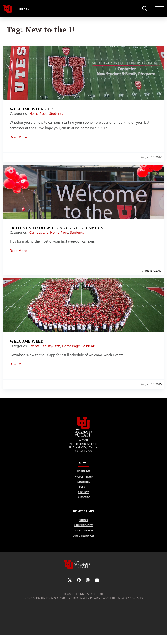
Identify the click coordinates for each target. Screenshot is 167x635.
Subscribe (83, 497)
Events (34, 346)
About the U (111, 598)
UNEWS (83, 520)
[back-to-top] (162, 626)
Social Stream (83, 530)
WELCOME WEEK (26, 341)
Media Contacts (132, 598)
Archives (83, 492)
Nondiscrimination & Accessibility (47, 598)
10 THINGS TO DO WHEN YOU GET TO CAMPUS (56, 227)
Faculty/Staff (50, 346)
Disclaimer (80, 598)
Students (56, 113)
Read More (18, 137)
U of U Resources (83, 535)
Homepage (83, 471)
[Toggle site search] (145, 8)
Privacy (95, 598)
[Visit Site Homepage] (83, 435)
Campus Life (38, 232)
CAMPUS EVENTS (83, 525)
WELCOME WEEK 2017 (31, 108)
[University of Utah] (83, 564)
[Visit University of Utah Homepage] (7, 8)
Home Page (38, 113)
